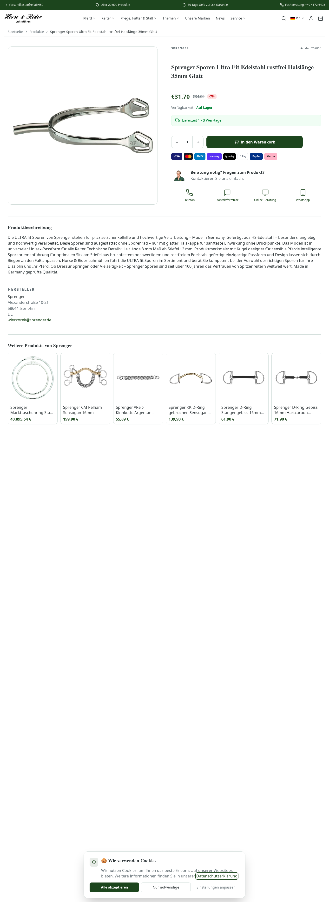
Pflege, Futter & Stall (136, 18)
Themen (169, 18)
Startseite (15, 31)
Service (236, 18)
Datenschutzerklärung (216, 876)
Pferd (87, 18)
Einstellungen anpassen (216, 887)
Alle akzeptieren (114, 887)
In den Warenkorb (258, 142)
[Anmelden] (311, 18)
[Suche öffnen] (283, 18)
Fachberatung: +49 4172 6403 (305, 5)
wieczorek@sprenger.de (29, 320)
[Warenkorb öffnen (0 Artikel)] (320, 18)
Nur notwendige (166, 887)
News (220, 18)
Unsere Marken (197, 18)
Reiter (106, 18)
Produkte (36, 31)
